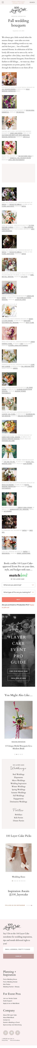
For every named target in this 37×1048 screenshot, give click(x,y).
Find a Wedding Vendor (10, 982)
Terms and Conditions (15, 1040)
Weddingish (6, 553)
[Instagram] (5, 1032)
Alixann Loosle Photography (18, 345)
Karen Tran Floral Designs (11, 437)
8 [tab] (24, 880)
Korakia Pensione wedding (11, 439)
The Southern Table (24, 156)
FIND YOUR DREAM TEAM (19, 671)
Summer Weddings (18, 792)
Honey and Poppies (16, 133)
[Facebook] (17, 1032)
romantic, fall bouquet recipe (20, 158)
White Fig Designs (8, 484)
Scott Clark (30, 322)
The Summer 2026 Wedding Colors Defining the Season (18, 747)
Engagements (19, 798)
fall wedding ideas (27, 366)
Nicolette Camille (16, 204)
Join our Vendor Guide (10, 998)
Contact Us (6, 1020)
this (21, 343)
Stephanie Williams (8, 440)
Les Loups (24, 276)
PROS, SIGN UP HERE (18, 678)
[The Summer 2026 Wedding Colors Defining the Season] (18, 720)
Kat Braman (8, 511)
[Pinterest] (11, 1032)
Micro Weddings (18, 780)
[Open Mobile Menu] (3, 2)
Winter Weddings (18, 786)
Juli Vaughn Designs (9, 89)
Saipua (4, 204)
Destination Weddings (18, 801)
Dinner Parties (18, 820)
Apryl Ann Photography (16, 160)
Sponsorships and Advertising (12, 1025)
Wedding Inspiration (18, 16)
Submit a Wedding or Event (11, 1022)
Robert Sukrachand (23, 553)
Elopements (18, 777)
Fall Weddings (18, 795)
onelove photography (25, 416)
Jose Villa (26, 137)
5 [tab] (19, 880)
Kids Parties (18, 817)
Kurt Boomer (27, 463)
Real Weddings (18, 774)
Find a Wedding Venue (10, 979)
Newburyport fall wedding (19, 509)
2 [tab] (16, 754)
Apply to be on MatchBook (11, 1003)
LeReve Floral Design (25, 507)
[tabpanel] (18, 726)
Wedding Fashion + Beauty (11, 987)
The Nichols (20, 112)
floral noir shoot (8, 206)
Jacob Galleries (20, 299)
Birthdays (18, 814)
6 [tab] (21, 880)
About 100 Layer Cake (10, 1015)
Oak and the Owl (9, 462)
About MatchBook (8, 1017)
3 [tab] (18, 754)
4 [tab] (20, 754)
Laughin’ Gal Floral (9, 414)
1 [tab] (12, 880)
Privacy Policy (5, 1040)
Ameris (15, 368)
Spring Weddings (18, 789)
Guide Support (7, 1001)
